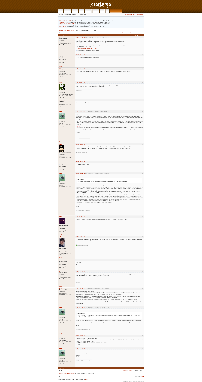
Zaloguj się (124, 32)
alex (60, 68)
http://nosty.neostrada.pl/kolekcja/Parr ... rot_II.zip (86, 48)
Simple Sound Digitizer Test (110, 185)
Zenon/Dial (62, 100)
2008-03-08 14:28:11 (80, 37)
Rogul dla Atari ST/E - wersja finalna (66, 23)
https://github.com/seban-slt (84, 138)
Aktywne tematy (128, 14)
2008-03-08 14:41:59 (80, 54)
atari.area (101, 4)
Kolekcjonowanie (71, 30)
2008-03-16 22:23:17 (80, 348)
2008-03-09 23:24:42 (80, 173)
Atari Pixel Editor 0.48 (63, 25)
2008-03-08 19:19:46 (80, 68)
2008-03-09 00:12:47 (80, 82)
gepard (61, 82)
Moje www (78, 282)
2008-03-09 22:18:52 (80, 161)
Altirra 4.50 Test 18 (63, 22)
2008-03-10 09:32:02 (80, 216)
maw (60, 216)
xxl (60, 236)
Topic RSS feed (139, 35)
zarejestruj (131, 32)
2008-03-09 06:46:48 (80, 100)
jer (59, 271)
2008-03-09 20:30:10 (80, 144)
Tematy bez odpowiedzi (138, 14)
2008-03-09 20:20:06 (80, 111)
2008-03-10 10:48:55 (80, 259)
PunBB (142, 376)
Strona (60, 66)
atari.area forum (62, 30)
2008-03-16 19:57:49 (80, 288)
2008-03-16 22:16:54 (80, 335)
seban (60, 111)
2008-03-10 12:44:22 (80, 271)
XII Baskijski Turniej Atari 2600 (65, 20)
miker (60, 144)
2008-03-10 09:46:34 (80, 236)
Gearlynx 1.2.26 (62, 26)
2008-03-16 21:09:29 (80, 307)
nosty (60, 37)
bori (60, 55)
